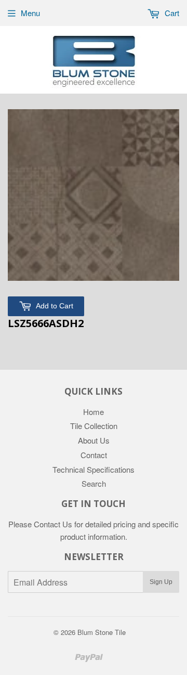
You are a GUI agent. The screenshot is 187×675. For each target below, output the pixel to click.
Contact (94, 454)
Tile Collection (93, 425)
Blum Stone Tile (101, 632)
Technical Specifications (93, 469)
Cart (171, 12)
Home (93, 411)
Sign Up (161, 582)
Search (94, 483)
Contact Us (53, 523)
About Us (94, 440)
